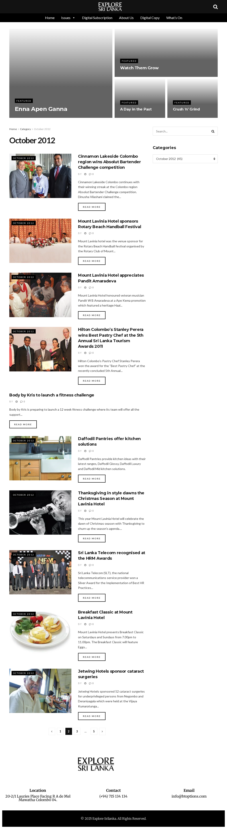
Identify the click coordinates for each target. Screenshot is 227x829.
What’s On (174, 18)
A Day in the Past (136, 109)
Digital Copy (150, 18)
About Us (126, 18)
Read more (92, 207)
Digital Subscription (97, 18)
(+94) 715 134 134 (113, 796)
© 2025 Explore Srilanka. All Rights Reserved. (113, 819)
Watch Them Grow (139, 68)
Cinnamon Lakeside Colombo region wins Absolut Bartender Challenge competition (109, 162)
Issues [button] (65, 18)
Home (50, 18)
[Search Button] (213, 131)
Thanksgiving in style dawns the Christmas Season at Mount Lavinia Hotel (111, 499)
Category (25, 129)
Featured (23, 100)
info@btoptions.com (189, 796)
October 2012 (42, 129)
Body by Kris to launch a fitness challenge (51, 395)
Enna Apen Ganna (41, 109)
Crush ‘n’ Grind (186, 109)
